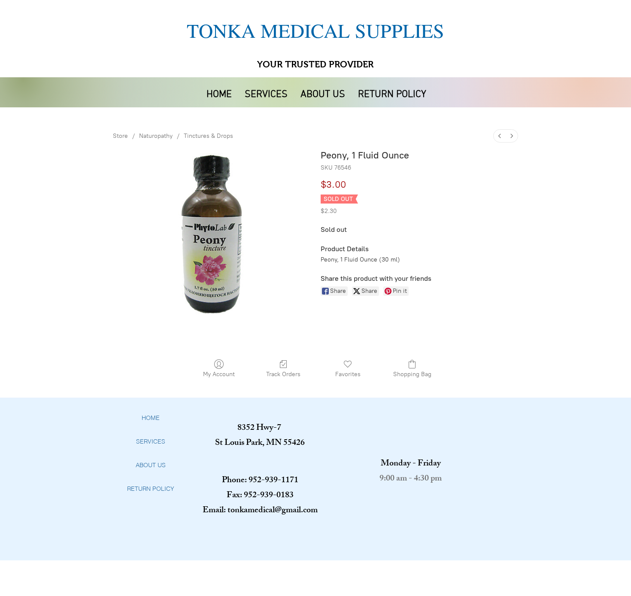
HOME (151, 418)
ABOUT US (151, 465)
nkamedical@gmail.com (276, 510)
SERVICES (150, 441)
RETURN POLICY (150, 489)
